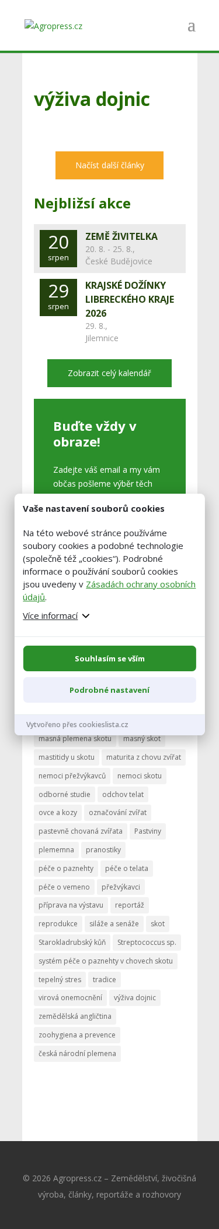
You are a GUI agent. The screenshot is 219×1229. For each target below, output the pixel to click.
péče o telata (126, 868)
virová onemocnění (70, 998)
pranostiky (103, 850)
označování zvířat (118, 812)
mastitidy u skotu (67, 757)
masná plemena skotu (75, 738)
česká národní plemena (77, 1053)
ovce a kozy (58, 812)
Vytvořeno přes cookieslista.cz (77, 724)
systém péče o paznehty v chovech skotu (106, 961)
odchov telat (123, 794)
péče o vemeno (64, 887)
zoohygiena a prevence (77, 1035)
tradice (104, 979)
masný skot (142, 738)
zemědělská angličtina (75, 1016)
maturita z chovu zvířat (143, 757)
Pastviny (147, 831)
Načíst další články (109, 165)
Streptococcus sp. (146, 942)
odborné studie (65, 794)
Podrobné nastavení (109, 690)
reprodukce (58, 924)
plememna (56, 850)
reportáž (129, 905)
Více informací (50, 615)
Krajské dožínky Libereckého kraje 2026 (129, 299)
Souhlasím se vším (110, 658)
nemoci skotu (139, 776)
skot (158, 924)
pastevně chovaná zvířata (81, 831)
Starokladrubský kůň (72, 942)
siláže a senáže (114, 924)
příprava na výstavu (71, 905)
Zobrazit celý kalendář (109, 372)
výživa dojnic (135, 998)
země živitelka (121, 236)
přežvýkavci (121, 887)
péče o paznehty (66, 868)
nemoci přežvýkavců (72, 776)
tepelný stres (60, 979)
